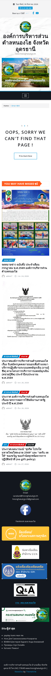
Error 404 (15, 105)
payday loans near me (13, 635)
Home (6, 105)
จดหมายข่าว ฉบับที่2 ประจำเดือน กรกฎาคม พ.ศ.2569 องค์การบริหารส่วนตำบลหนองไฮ (24, 268)
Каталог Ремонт (11, 648)
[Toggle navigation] (25, 95)
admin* (9, 276)
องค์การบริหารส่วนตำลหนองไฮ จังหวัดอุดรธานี (25, 42)
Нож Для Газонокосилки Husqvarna (20, 638)
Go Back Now (26, 156)
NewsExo (19, 671)
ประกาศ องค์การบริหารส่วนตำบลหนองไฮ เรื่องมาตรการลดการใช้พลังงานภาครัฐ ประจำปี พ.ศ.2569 (25, 400)
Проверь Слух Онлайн (14, 645)
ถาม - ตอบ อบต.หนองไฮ (25, 602)
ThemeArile (31, 671)
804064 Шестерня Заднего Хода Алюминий (24, 642)
